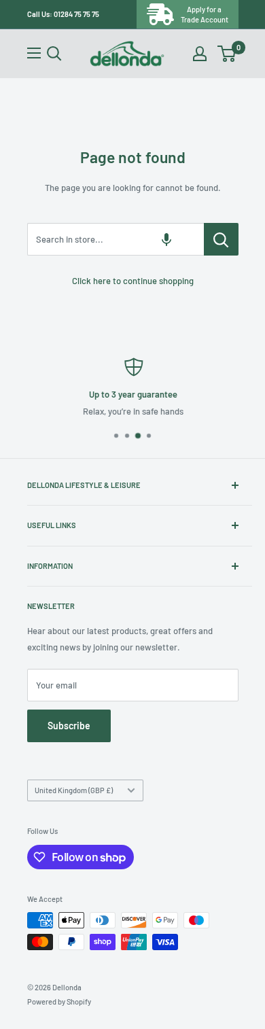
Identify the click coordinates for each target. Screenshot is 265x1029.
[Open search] (54, 53)
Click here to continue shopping (133, 280)
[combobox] (115, 239)
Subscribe (69, 725)
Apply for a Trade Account (204, 14)
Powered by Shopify (59, 1001)
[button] (166, 239)
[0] (227, 54)
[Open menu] (34, 53)
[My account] (200, 53)
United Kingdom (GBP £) (74, 790)
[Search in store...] (221, 239)
